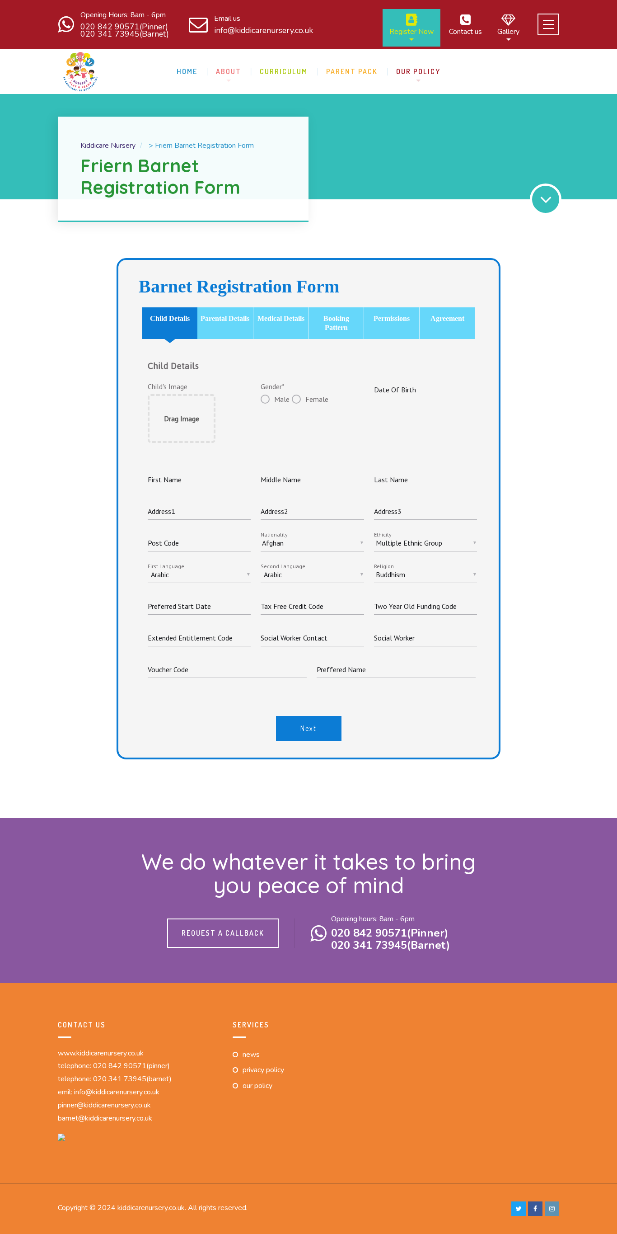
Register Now (411, 31)
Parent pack (352, 71)
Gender (273, 386)
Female (316, 399)
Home (187, 71)
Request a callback (223, 932)
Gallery (508, 31)
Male (282, 399)
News (251, 1055)
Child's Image (167, 386)
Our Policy (418, 71)
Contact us (465, 31)
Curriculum (284, 71)
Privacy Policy (263, 1070)
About (228, 71)
